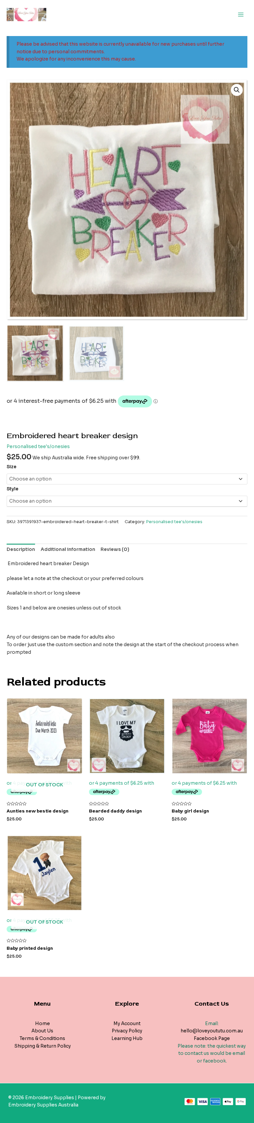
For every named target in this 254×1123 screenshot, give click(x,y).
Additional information (68, 549)
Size (12, 467)
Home (42, 1023)
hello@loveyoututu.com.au (212, 1031)
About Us (42, 1031)
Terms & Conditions (42, 1038)
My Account (127, 1023)
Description (21, 549)
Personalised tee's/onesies (38, 446)
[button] (237, 90)
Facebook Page (212, 1038)
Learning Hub (127, 1038)
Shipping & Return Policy (42, 1046)
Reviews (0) (115, 549)
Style (13, 489)
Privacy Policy (127, 1031)
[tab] (21, 550)
